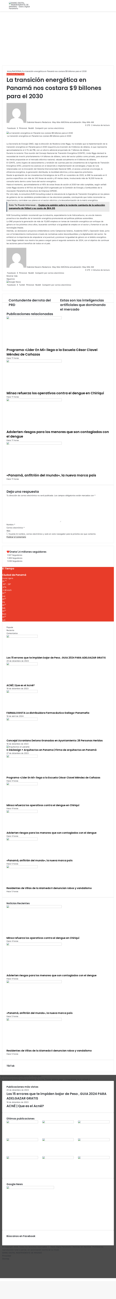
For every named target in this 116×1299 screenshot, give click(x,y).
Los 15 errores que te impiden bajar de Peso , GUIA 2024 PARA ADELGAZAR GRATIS (56, 657)
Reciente (10, 630)
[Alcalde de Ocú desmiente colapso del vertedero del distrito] (58, 1158)
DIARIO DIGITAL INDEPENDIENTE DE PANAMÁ (22, 1253)
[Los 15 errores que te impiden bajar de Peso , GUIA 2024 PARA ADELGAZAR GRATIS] (22, 637)
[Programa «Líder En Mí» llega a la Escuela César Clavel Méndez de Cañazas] (34, 318)
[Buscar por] (112, 7)
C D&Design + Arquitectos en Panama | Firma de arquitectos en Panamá (51, 750)
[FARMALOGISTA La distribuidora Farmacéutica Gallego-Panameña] (22, 692)
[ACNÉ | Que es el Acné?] (22, 664)
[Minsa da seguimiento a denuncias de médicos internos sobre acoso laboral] (93, 1158)
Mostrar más (12, 276)
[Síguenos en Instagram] (0, 1076)
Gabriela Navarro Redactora (39, 122)
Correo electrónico (16, 528)
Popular (10, 627)
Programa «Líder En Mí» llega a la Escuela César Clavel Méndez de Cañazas (52, 352)
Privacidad (6, 1256)
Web (8, 531)
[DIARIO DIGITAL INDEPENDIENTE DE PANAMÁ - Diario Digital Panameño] (22, 5)
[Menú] (3, 7)
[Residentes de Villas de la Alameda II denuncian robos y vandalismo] (22, 867)
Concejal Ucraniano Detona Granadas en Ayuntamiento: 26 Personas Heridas (55, 740)
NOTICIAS (20, 74)
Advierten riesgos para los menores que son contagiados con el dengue (51, 832)
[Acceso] (107, 7)
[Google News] (14, 282)
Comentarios (12, 633)
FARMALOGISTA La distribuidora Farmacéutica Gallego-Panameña (48, 713)
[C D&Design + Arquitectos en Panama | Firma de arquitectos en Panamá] (18, 747)
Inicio (9, 71)
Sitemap (5, 1259)
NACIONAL (17, 71)
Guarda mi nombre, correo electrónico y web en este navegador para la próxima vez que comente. (52, 534)
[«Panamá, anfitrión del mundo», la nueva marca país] (34, 444)
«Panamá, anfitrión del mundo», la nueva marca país (51, 475)
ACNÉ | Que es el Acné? (21, 685)
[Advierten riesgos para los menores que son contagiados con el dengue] (34, 400)
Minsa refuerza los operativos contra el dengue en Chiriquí (55, 393)
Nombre (11, 524)
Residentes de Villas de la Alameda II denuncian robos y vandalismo (49, 888)
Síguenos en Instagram (31, 1076)
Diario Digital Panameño (61, 1247)
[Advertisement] (58, 40)
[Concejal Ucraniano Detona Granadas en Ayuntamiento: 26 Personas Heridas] (22, 720)
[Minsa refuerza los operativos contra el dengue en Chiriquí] (34, 362)
